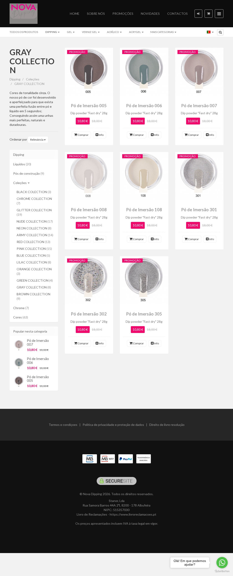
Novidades (150, 13)
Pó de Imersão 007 (38, 342)
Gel (69, 32)
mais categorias (162, 32)
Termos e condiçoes (63, 425)
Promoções (122, 13)
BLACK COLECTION (34, 192)
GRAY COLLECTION (32, 61)
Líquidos (22, 164)
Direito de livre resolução (167, 425)
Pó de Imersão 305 (144, 313)
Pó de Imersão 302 (89, 313)
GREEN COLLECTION (35, 280)
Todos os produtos (24, 32)
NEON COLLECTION (34, 228)
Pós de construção (28, 173)
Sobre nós (96, 13)
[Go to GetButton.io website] (222, 571)
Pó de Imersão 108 (144, 209)
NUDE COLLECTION (35, 221)
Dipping (51, 32)
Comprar (83, 135)
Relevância (37, 139)
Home (74, 13)
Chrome (21, 308)
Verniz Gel (89, 32)
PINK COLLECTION (34, 249)
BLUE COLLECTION (33, 255)
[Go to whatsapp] (222, 562)
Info (101, 135)
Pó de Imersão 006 (38, 361)
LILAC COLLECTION (34, 262)
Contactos (177, 13)
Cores (20, 317)
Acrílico (113, 32)
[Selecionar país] (210, 32)
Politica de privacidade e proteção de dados (113, 425)
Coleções (20, 183)
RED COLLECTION (33, 242)
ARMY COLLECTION (35, 235)
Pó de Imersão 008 (89, 209)
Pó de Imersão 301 (199, 209)
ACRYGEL (135, 32)
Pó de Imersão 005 (38, 379)
